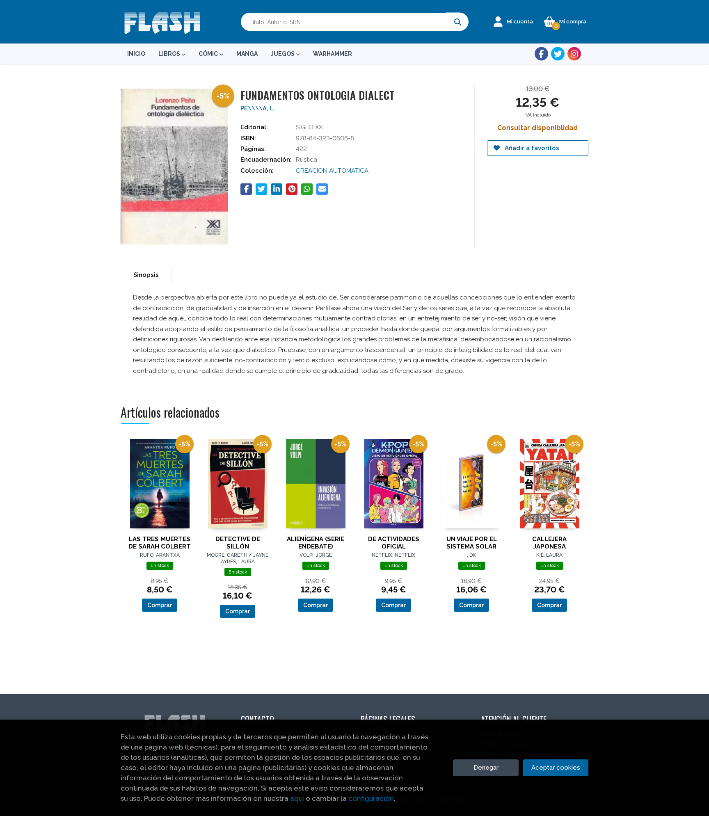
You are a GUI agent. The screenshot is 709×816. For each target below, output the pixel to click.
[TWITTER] (558, 54)
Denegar (486, 767)
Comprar (159, 605)
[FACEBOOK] (541, 54)
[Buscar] (457, 22)
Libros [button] (169, 53)
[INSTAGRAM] (574, 54)
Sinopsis (146, 275)
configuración (371, 798)
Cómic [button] (209, 53)
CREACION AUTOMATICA (332, 170)
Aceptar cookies (555, 767)
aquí (297, 798)
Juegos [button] (283, 53)
